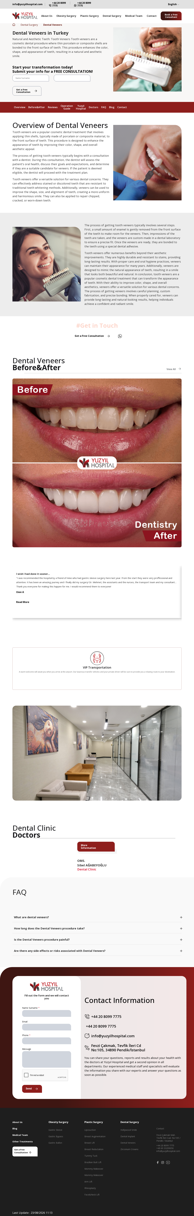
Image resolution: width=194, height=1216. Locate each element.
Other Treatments (22, 1141)
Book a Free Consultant (171, 16)
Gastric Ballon (55, 1142)
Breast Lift (89, 1142)
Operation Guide (67, 107)
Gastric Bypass (55, 1136)
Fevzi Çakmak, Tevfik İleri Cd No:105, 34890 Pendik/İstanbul (118, 1047)
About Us (46, 16)
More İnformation (88, 847)
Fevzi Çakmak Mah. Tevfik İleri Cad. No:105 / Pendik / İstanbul (168, 1138)
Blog (111, 107)
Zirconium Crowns (129, 1149)
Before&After (36, 107)
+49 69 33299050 (165, 1148)
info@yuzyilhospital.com (27, 4)
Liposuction (90, 1129)
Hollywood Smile (128, 1129)
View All (171, 369)
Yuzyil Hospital (81, 107)
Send (29, 1088)
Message (26, 1049)
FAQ (103, 107)
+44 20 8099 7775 (59, 4)
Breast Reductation (93, 1149)
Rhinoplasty (90, 1188)
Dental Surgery (112, 16)
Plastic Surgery (89, 16)
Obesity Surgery (66, 16)
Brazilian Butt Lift (92, 1162)
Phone (26, 1035)
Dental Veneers (127, 1142)
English (172, 4)
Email (24, 1021)
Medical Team (133, 16)
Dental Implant (127, 1136)
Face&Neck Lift (92, 1194)
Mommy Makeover (93, 1168)
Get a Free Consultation (89, 336)
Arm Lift (88, 1181)
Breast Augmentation (94, 1136)
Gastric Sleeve (55, 1129)
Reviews (53, 107)
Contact (152, 16)
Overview (19, 107)
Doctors (93, 107)
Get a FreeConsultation (23, 90)
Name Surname (30, 1008)
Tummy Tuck (90, 1155)
